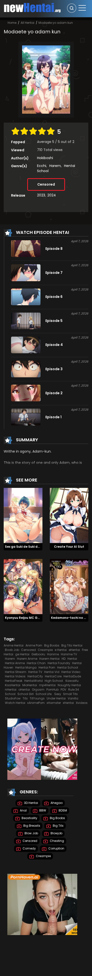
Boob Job (12, 650)
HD (64, 659)
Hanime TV (69, 654)
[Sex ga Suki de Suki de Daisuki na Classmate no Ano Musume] (23, 515)
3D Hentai (30, 803)
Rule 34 (73, 689)
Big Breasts (31, 826)
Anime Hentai (14, 645)
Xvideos (82, 703)
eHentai (74, 650)
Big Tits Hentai (71, 645)
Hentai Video (70, 672)
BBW (42, 811)
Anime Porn (34, 645)
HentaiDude (72, 676)
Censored (46, 184)
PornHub (52, 689)
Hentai (72, 659)
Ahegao (56, 803)
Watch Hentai (15, 703)
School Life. (44, 694)
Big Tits (58, 826)
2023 (41, 195)
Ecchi (41, 165)
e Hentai (61, 650)
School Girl (25, 694)
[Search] (71, 8)
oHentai (24, 689)
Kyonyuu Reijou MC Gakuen (26, 618)
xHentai (68, 703)
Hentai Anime (15, 663)
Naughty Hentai (69, 685)
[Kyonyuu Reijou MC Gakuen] (23, 586)
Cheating (56, 841)
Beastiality (29, 818)
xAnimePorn (36, 703)
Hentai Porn (47, 667)
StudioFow (13, 698)
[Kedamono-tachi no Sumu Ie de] (69, 586)
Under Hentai (56, 698)
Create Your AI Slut (69, 547)
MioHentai (29, 685)
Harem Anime (27, 659)
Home (12, 23)
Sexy (57, 694)
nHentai (10, 689)
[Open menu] (82, 8)
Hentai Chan (36, 663)
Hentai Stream (15, 672)
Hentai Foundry (59, 663)
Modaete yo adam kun (56, 23)
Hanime (53, 654)
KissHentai (12, 685)
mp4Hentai (47, 685)
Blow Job (31, 833)
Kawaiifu (72, 681)
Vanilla (73, 698)
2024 (51, 195)
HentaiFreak (13, 681)
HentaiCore (53, 676)
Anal (23, 811)
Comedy (29, 849)
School (10, 694)
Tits (25, 698)
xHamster (54, 703)
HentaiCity (35, 676)
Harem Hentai (49, 659)
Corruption (56, 849)
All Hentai (27, 23)
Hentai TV (35, 672)
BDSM (62, 811)
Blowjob (56, 833)
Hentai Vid (51, 672)
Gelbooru (38, 654)
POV (63, 689)
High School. (54, 681)
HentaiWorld (33, 681)
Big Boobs (51, 645)
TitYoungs (37, 698)
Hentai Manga (26, 667)
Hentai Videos (15, 676)
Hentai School (67, 667)
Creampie (45, 650)
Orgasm (38, 689)
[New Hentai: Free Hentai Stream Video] (32, 7)
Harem (55, 165)
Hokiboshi (45, 157)
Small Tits (70, 694)
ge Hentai (22, 654)
